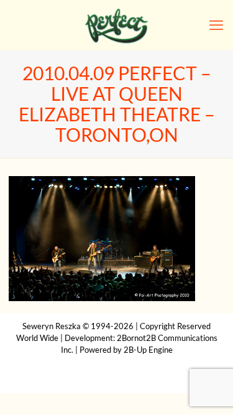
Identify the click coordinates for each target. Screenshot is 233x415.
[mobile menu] (216, 24)
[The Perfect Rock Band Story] (116, 25)
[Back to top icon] (207, 389)
